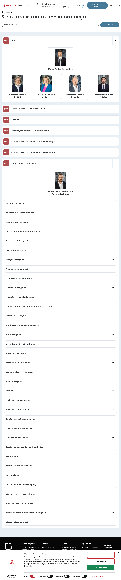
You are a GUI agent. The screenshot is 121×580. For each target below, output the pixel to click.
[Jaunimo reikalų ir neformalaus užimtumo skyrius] (113, 306)
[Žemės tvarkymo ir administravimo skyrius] (113, 512)
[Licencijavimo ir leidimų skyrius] (113, 344)
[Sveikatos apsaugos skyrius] (113, 428)
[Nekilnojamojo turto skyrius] (113, 362)
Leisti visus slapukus (101, 555)
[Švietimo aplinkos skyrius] (113, 437)
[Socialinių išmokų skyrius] (113, 409)
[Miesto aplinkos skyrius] (113, 353)
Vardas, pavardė (10, 25)
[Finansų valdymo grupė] (113, 269)
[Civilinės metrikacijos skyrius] (113, 240)
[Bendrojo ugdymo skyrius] (113, 222)
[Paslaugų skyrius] (113, 381)
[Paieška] (83, 5)
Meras (13, 40)
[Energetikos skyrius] (113, 259)
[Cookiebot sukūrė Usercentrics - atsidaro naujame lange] (11, 576)
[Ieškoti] (96, 25)
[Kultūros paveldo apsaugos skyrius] (113, 325)
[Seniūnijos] (113, 390)
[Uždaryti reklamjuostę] (118, 553)
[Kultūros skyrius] (113, 334)
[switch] (50, 576)
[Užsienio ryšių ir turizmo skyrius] (113, 493)
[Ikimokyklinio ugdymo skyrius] (113, 278)
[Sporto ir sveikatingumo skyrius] (113, 418)
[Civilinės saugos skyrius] (113, 250)
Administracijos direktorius (23, 163)
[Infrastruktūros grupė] (113, 287)
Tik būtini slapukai (101, 567)
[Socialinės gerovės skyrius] (113, 400)
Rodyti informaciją (97, 576)
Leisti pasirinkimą (101, 561)
